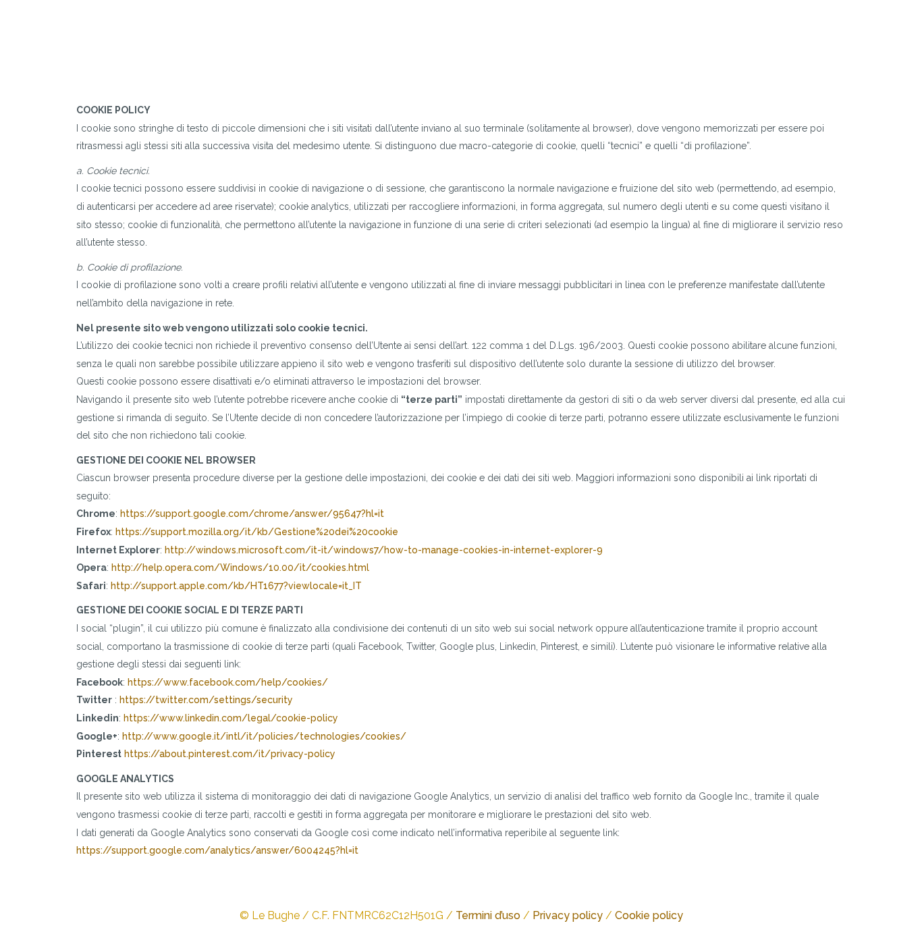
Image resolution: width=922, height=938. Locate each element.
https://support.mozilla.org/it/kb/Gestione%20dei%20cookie (256, 531)
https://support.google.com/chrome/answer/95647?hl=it (252, 513)
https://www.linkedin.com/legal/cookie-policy (231, 718)
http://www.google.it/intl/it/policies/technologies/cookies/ (264, 736)
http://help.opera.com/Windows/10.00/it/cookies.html (240, 567)
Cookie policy (649, 915)
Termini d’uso (488, 915)
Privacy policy (568, 915)
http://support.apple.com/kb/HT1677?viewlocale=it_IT (236, 585)
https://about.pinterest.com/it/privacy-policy (229, 753)
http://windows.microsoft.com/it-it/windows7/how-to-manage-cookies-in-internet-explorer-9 (384, 550)
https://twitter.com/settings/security (206, 699)
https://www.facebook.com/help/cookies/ (228, 682)
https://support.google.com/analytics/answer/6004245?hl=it (217, 850)
